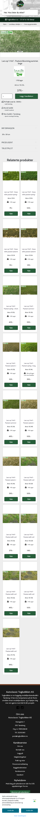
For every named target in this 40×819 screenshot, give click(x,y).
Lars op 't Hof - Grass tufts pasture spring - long (29, 194)
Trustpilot (7, 148)
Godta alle (29, 810)
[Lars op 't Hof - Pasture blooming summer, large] (20, 42)
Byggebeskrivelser (20, 768)
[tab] (20, 128)
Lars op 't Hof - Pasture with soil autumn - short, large (11, 651)
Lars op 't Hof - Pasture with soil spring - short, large (11, 537)
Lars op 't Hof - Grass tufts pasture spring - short (11, 194)
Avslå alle (10, 810)
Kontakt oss (20, 750)
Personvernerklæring (20, 764)
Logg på (20, 753)
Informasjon (8, 128)
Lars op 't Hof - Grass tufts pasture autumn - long (29, 251)
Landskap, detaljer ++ (15, 24)
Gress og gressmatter (30, 24)
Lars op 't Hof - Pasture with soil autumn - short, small (29, 594)
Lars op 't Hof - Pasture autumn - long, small (29, 422)
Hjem (5, 24)
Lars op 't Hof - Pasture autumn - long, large (11, 479)
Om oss (20, 746)
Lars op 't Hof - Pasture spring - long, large (29, 365)
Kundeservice (20, 771)
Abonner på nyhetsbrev (20, 792)
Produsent (7, 142)
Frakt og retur (20, 760)
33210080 (21, 733)
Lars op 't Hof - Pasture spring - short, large (11, 308)
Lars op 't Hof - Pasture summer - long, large (11, 422)
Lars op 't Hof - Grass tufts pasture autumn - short (11, 251)
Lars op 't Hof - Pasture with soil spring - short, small (29, 479)
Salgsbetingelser (20, 757)
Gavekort (20, 775)
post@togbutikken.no (20, 736)
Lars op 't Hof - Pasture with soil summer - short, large (11, 594)
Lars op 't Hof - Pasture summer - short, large (29, 308)
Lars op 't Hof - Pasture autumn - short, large (11, 365)
